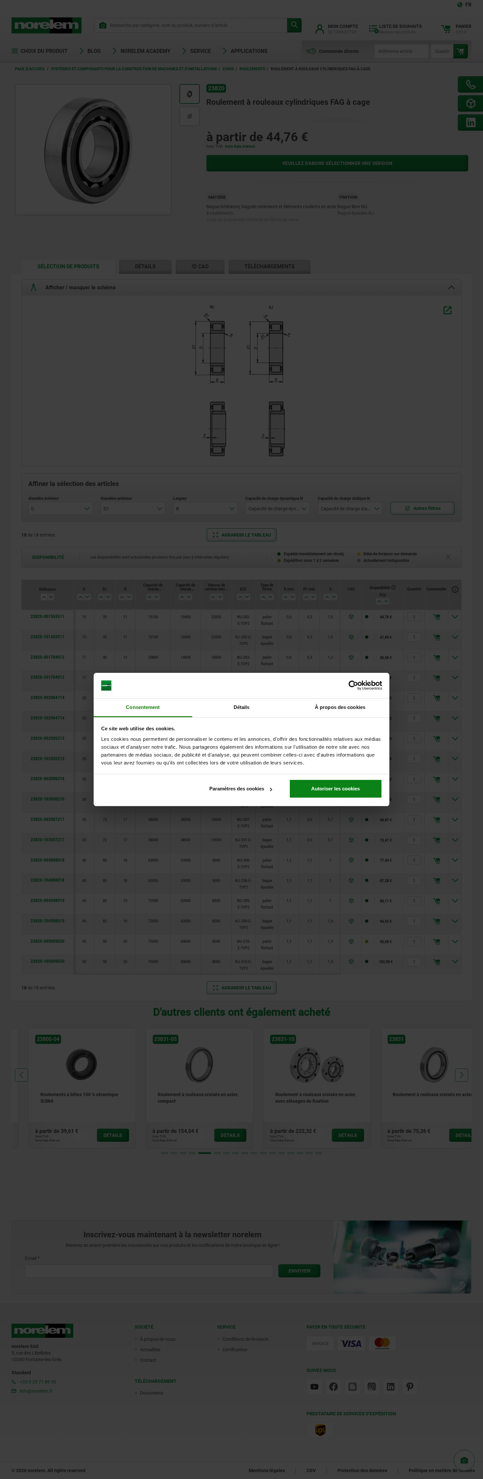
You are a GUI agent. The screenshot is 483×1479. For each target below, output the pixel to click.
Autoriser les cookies (335, 788)
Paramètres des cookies (236, 788)
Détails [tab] (242, 707)
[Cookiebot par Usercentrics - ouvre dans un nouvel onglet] (353, 686)
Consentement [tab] (143, 707)
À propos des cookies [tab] (340, 707)
